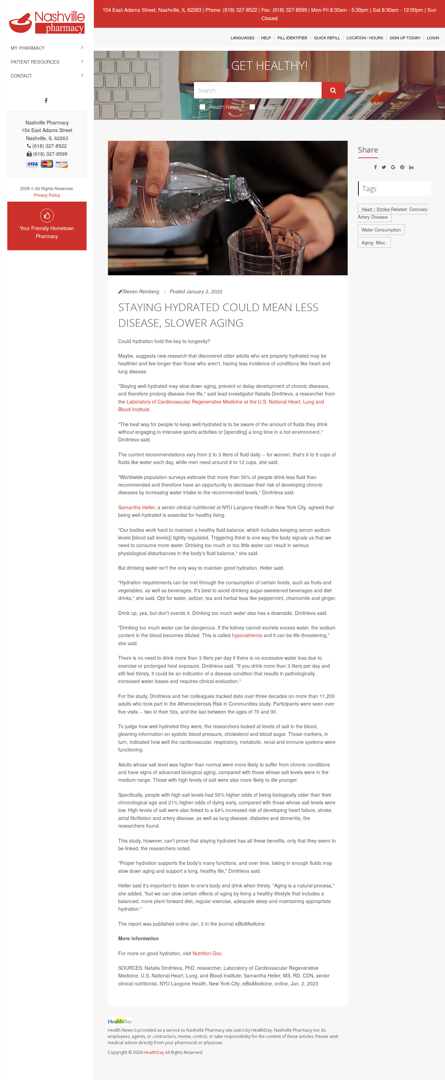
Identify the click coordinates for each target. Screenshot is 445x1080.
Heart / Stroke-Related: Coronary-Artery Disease (393, 213)
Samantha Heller (136, 507)
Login (433, 37)
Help (266, 37)
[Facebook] (46, 100)
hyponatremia (247, 635)
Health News (224, 106)
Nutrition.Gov (207, 953)
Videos (267, 106)
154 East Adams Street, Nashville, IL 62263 (152, 9)
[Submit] (333, 90)
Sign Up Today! (405, 37)
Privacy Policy (47, 195)
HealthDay (154, 1052)
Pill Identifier (292, 37)
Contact (21, 75)
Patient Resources (35, 61)
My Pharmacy (28, 47)
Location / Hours (365, 37)
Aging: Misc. (374, 242)
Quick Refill (327, 37)
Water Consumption (381, 229)
